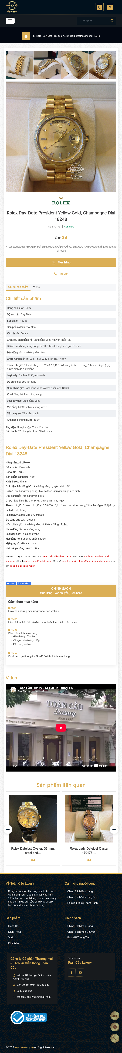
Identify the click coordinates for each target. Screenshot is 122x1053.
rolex (28, 561)
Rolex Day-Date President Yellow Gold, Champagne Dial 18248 (68, 36)
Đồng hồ (13, 926)
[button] (114, 829)
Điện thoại (14, 931)
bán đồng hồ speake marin (94, 561)
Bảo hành (76, 593)
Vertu (11, 937)
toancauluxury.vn (24, 1047)
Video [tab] (36, 287)
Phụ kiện (13, 943)
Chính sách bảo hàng (80, 891)
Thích (12, 583)
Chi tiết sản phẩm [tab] (18, 287)
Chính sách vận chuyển (81, 897)
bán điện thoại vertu (60, 556)
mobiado (88, 556)
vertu (45, 556)
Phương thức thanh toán (82, 903)
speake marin (69, 561)
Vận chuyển (61, 593)
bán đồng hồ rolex (41, 561)
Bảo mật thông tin (78, 937)
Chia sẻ (24, 583)
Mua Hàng (46, 593)
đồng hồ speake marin (22, 566)
